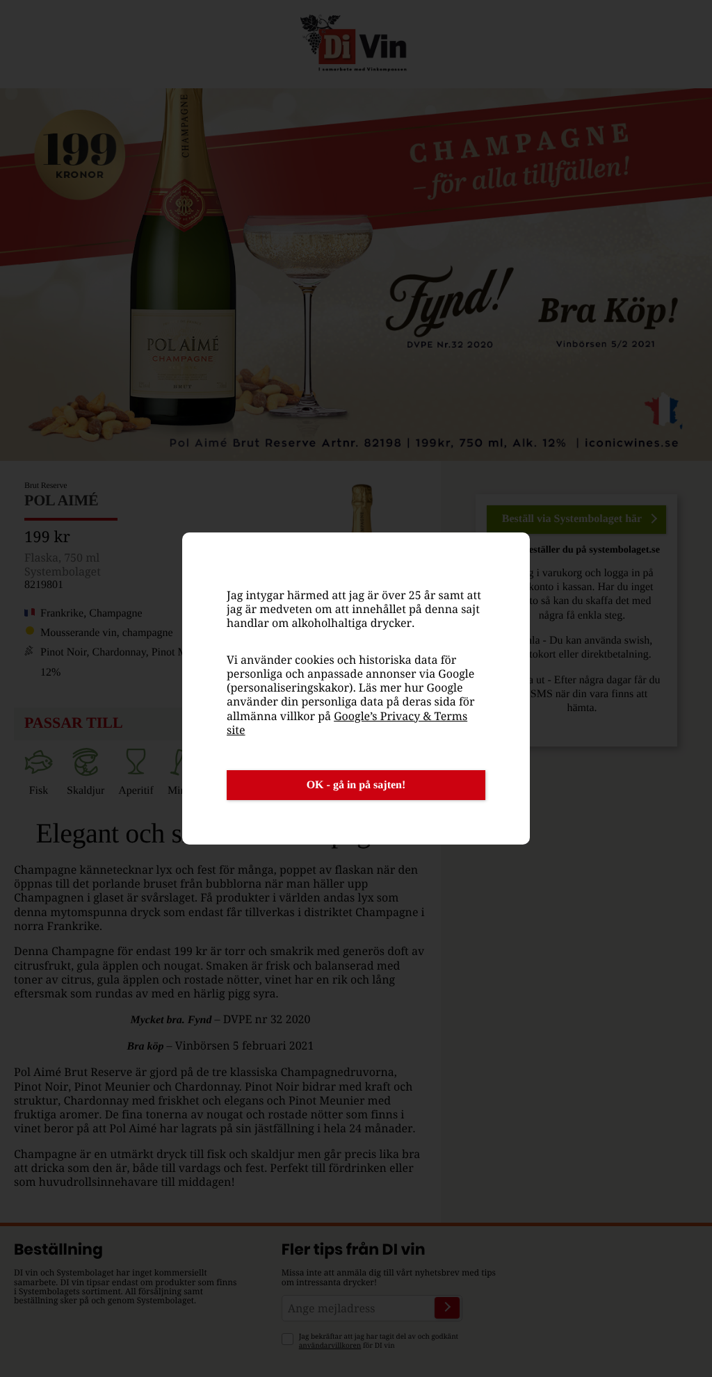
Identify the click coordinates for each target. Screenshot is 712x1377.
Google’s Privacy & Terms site (347, 723)
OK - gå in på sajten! (356, 785)
